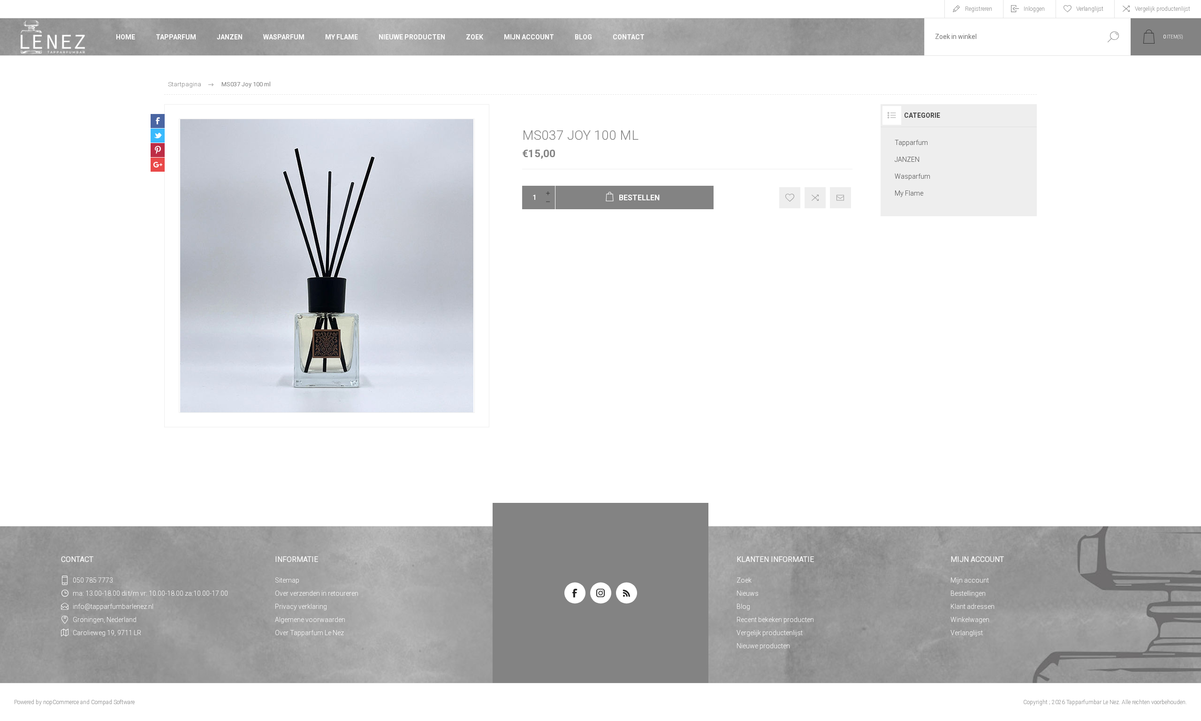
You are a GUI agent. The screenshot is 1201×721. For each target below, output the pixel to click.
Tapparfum (176, 37)
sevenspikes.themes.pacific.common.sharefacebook (158, 121)
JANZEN (230, 37)
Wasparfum (283, 37)
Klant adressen (972, 606)
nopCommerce (61, 702)
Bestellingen (968, 593)
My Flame (341, 37)
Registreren (978, 9)
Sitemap (287, 580)
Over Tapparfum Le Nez (309, 633)
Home (125, 37)
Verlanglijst (966, 633)
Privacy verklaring (301, 606)
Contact (629, 37)
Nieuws (748, 593)
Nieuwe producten (412, 37)
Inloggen (1034, 9)
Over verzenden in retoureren (316, 593)
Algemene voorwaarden (310, 619)
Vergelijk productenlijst (1162, 9)
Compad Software (113, 702)
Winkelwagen (969, 619)
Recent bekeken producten (775, 619)
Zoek (474, 37)
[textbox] (1010, 36)
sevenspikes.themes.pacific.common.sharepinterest (158, 150)
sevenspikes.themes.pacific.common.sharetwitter (158, 136)
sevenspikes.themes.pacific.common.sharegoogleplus (158, 165)
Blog (583, 37)
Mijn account (529, 37)
